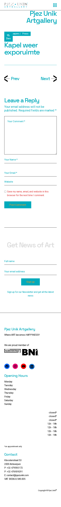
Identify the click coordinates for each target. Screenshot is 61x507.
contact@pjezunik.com (18, 475)
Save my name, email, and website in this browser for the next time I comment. (28, 193)
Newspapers (13, 33)
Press (25, 33)
